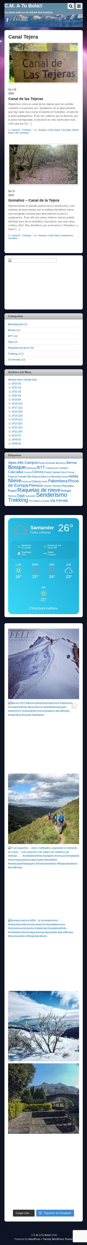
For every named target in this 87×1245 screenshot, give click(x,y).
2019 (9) (16, 399)
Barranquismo (16, 324)
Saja (21, 495)
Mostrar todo (15, 379)
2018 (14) (17, 403)
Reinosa (12, 496)
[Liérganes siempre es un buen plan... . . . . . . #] (43, 1098)
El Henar (70, 472)
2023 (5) (16, 383)
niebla (73, 476)
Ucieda (45, 501)
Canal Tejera (54, 130)
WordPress (34, 1239)
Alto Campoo (27, 462)
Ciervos (37, 472)
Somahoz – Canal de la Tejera (33, 200)
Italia (43, 476)
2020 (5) (16, 395)
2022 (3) (16, 387)
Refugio (66, 490)
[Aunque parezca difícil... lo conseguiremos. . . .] (43, 953)
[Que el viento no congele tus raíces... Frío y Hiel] (43, 1026)
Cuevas (55, 472)
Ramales (68, 485)
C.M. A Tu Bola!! (42, 1235)
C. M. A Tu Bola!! (18, 20)
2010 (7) (16, 435)
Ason (42, 462)
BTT (10, 336)
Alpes (12, 463)
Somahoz (24, 132)
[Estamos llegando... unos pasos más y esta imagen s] (43, 809)
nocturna (26, 481)
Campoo (63, 468)
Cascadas (66, 130)
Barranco (61, 463)
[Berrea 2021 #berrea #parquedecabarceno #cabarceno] (43, 736)
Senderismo (67, 235)
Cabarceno (52, 468)
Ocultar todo (30, 379)
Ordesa (36, 481)
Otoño (44, 481)
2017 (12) (17, 407)
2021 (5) (16, 391)
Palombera (58, 481)
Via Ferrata (14, 359)
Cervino (28, 472)
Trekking (26, 130)
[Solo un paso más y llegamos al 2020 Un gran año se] (43, 1171)
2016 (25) (17, 411)
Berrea (12, 330)
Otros (11, 342)
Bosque (42, 130)
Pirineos (36, 485)
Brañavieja (31, 468)
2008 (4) (16, 443)
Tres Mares (35, 501)
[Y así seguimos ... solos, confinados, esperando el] (43, 881)
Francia (12, 476)
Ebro (63, 472)
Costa (47, 472)
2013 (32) (17, 423)
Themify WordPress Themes (57, 1239)
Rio (17, 132)
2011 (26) (17, 431)
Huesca (36, 476)
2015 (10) (17, 415)
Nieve (14, 480)
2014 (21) (17, 419)
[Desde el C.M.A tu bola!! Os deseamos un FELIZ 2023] (43, 664)
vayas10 (16, 130)
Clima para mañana (43, 608)
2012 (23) (17, 427)
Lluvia (64, 476)
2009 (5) (16, 439)
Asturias (50, 462)
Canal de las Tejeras (25, 99)
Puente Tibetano (53, 486)
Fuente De (24, 476)
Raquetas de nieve (18, 347)
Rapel (12, 490)
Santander (30, 496)
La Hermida (53, 476)
